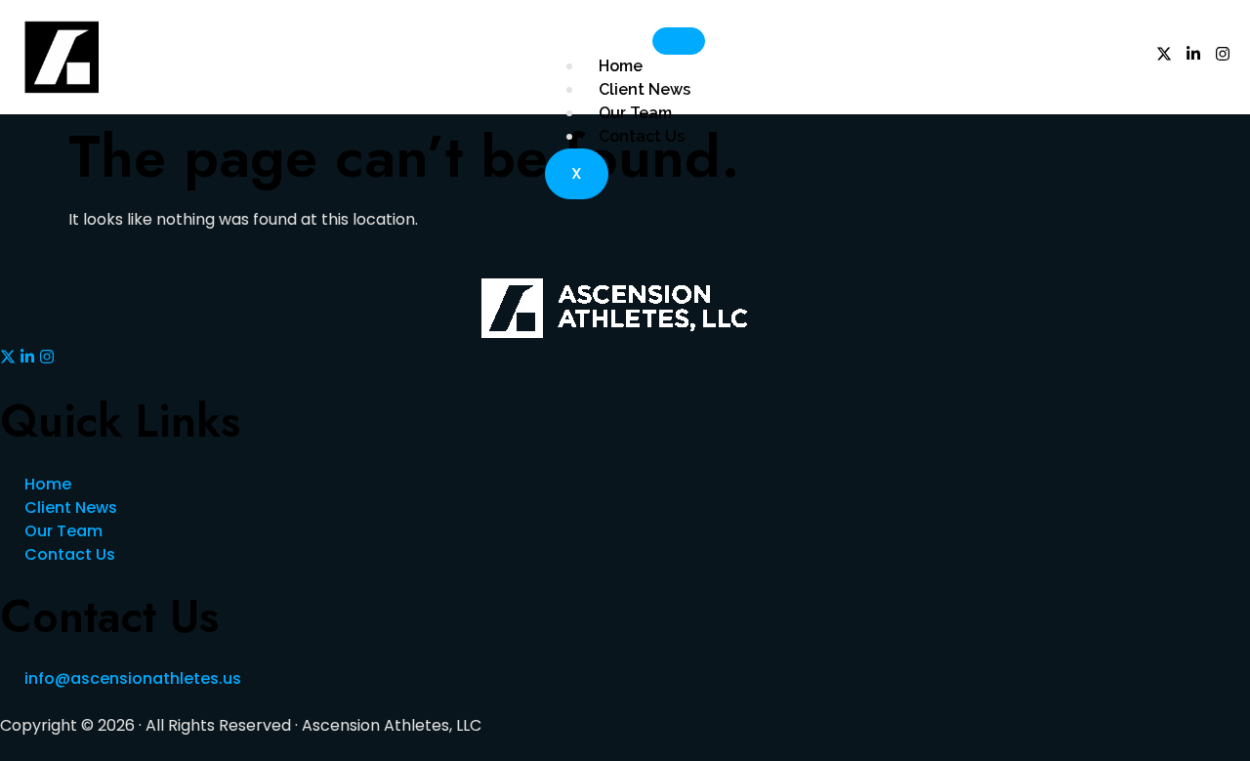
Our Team (635, 113)
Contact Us (642, 136)
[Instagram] (1222, 54)
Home (621, 66)
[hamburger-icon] (678, 41)
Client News (644, 89)
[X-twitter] (1164, 54)
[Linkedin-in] (1193, 54)
